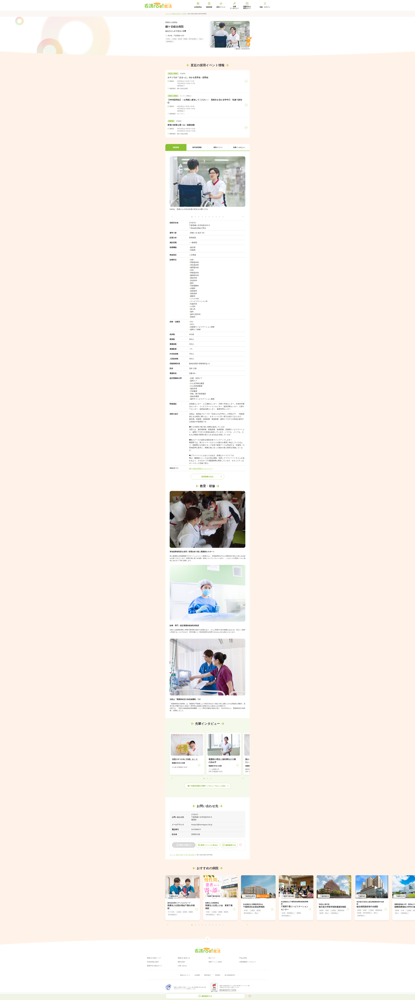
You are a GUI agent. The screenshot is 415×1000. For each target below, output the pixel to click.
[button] (175, 147)
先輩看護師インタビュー (247, 962)
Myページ (212, 958)
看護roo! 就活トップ (154, 958)
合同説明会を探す (153, 962)
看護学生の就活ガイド (154, 966)
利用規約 (217, 975)
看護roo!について (185, 975)
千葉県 (184, 13)
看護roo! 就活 (176, 13)
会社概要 (197, 975)
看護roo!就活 (179, 855)
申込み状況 (243, 958)
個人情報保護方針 (230, 975)
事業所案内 (207, 975)
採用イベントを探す (215, 962)
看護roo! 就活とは (184, 958)
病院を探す (181, 962)
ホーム (168, 13)
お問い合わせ (182, 966)
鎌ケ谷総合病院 (190, 855)
